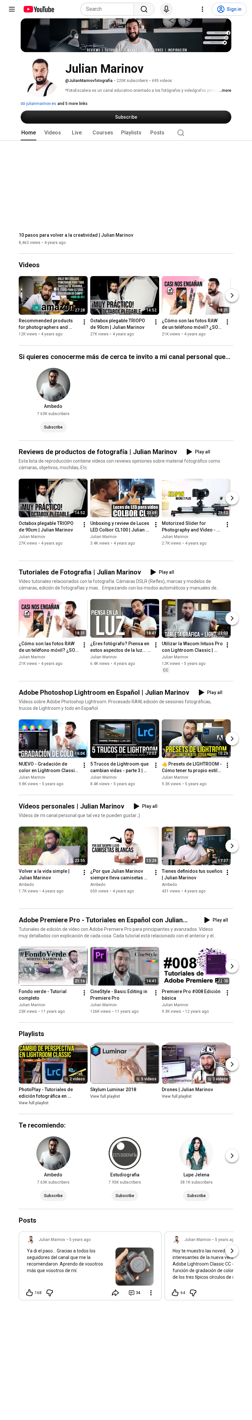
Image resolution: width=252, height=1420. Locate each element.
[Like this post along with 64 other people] (175, 1293)
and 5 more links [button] (72, 103)
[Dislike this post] (49, 1293)
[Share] (115, 1292)
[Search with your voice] (166, 9)
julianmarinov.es (40, 103)
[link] (90, 1268)
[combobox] (109, 9)
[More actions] (84, 322)
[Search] (144, 9)
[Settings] (202, 9)
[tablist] (126, 133)
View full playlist (34, 1103)
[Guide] (12, 9)
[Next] (232, 295)
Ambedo (26, 884)
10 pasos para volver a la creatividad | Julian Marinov (76, 235)
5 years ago (80, 1239)
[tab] (28, 133)
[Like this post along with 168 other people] (29, 1293)
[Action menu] (151, 1292)
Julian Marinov (32, 536)
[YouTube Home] (38, 9)
